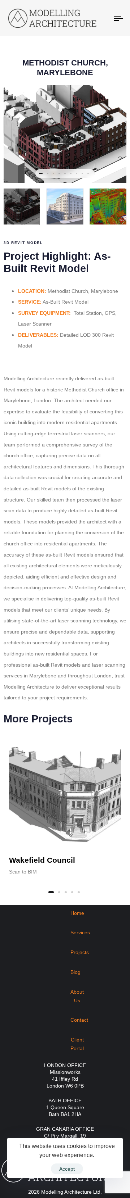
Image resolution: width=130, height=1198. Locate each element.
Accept (67, 1169)
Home (77, 913)
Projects (79, 952)
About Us (77, 996)
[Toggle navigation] (103, 18)
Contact (79, 1020)
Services (80, 932)
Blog (75, 972)
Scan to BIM (23, 872)
